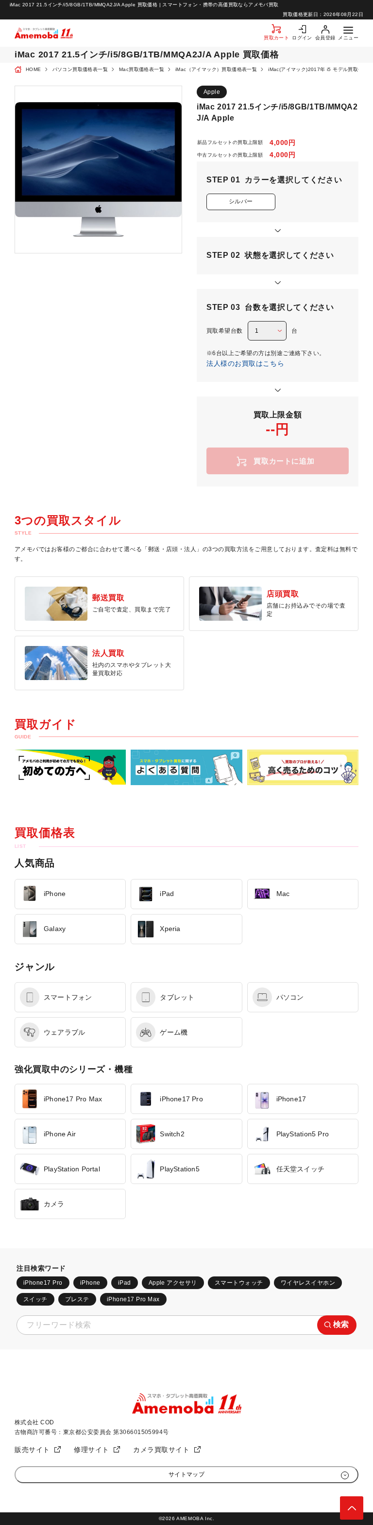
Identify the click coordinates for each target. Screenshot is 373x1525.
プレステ (77, 1299)
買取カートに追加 (284, 461)
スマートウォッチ (239, 1282)
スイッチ (35, 1299)
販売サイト (32, 1449)
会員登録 (325, 37)
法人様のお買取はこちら (245, 363)
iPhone (90, 1282)
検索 (341, 1324)
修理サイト (91, 1449)
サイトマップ (187, 1474)
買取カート (276, 37)
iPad (124, 1282)
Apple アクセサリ (173, 1282)
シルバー (241, 201)
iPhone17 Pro (43, 1282)
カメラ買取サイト (161, 1449)
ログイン (302, 37)
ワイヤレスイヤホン (308, 1282)
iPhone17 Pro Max (133, 1299)
